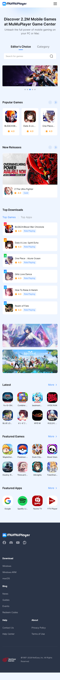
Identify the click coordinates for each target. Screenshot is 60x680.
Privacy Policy (39, 627)
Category (43, 46)
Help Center (8, 634)
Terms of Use (38, 634)
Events (5, 606)
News (5, 593)
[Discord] (11, 542)
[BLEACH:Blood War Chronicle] (30, 75)
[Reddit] (24, 542)
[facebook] (4, 542)
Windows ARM (9, 572)
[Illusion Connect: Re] (30, 335)
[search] (51, 56)
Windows (6, 566)
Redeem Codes (10, 612)
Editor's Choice (21, 46)
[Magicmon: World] (30, 361)
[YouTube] (18, 542)
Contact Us (8, 627)
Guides (5, 600)
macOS (6, 578)
